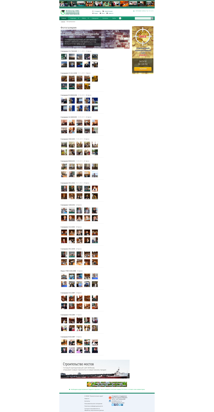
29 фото (78, 249)
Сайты (114, 18)
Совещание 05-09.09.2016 (69, 95)
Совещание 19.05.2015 (68, 139)
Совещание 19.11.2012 (68, 183)
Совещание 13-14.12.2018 (69, 73)
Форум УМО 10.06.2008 (68, 271)
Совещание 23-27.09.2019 (69, 51)
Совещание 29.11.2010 (68, 249)
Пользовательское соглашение (93, 403)
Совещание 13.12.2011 (68, 227)
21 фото (86, 161)
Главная (63, 18)
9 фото (88, 73)
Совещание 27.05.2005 (68, 315)
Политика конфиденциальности (93, 406)
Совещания (95, 18)
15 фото (86, 139)
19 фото (86, 183)
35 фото (88, 95)
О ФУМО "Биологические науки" (93, 396)
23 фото (88, 117)
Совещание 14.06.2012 (68, 205)
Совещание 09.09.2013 (68, 161)
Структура (73, 18)
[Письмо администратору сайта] (110, 401)
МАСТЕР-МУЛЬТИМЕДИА (119, 398)
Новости (86, 398)
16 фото (79, 271)
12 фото (88, 51)
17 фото (78, 315)
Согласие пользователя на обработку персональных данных (94, 409)
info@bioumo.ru (117, 401)
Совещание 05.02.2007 (68, 337)
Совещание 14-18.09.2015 (69, 117)
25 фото (78, 205)
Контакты (105, 18)
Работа (84, 18)
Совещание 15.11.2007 (68, 293)
